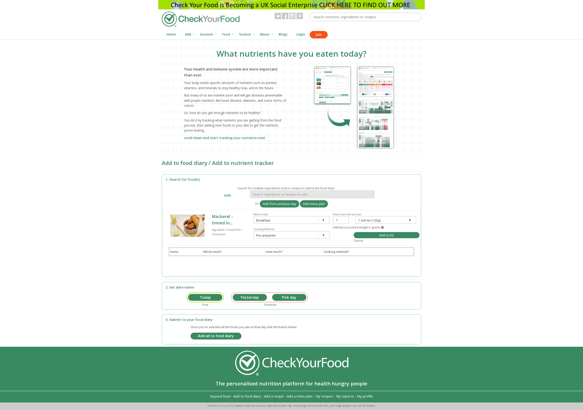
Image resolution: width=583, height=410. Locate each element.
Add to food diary (247, 396)
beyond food (220, 396)
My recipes (324, 396)
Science (245, 34)
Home (171, 34)
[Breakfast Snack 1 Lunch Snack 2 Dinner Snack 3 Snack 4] (291, 220)
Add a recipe (274, 396)
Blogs (283, 34)
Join (319, 34)
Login (301, 34)
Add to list (386, 235)
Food (226, 34)
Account (206, 34)
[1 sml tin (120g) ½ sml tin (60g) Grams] (385, 220)
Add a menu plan (299, 396)
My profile (365, 396)
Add (188, 34)
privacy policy (225, 405)
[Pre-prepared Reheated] (291, 235)
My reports (345, 396)
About (265, 34)
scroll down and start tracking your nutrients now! (224, 138)
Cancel (358, 240)
